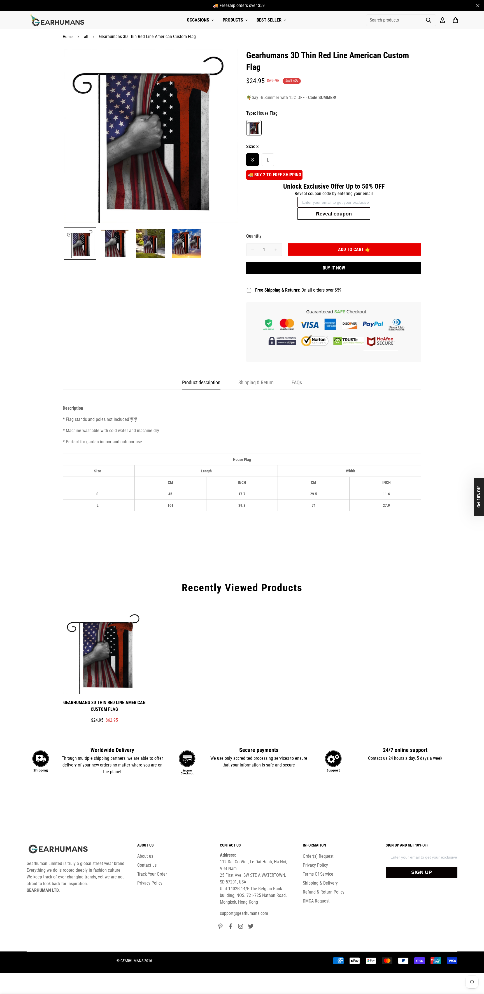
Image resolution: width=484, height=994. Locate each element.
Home (68, 36)
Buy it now (334, 268)
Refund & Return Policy (324, 892)
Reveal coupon (334, 214)
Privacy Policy (149, 883)
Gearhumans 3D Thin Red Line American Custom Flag (104, 706)
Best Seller (269, 20)
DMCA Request (316, 901)
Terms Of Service (318, 874)
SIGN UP (421, 872)
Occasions (198, 20)
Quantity (254, 236)
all (86, 36)
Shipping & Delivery (320, 883)
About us (145, 856)
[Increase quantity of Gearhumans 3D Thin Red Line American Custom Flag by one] (276, 249)
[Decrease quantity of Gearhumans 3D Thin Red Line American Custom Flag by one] (252, 249)
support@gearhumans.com (244, 913)
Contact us (147, 865)
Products (233, 20)
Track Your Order (152, 874)
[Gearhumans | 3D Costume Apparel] (58, 20)
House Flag (254, 127)
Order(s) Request (318, 856)
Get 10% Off (478, 497)
